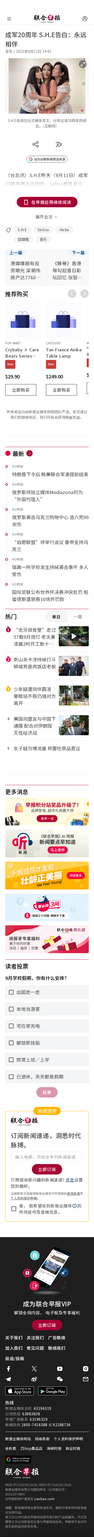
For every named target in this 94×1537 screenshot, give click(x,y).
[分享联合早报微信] (60, 1379)
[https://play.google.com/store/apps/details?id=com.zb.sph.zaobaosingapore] (52, 1390)
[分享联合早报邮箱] (86, 1379)
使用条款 (73, 1193)
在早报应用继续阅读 (51, 202)
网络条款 (42, 1438)
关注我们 (35, 1337)
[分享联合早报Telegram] (8, 1379)
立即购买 (21, 390)
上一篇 (15, 252)
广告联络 (56, 1337)
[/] (47, 19)
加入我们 (13, 1348)
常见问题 (35, 1348)
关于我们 (13, 1337)
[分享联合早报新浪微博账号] (34, 1379)
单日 (56, 616)
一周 (77, 616)
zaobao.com (44, 1498)
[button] (74, 1206)
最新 (18, 453)
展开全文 (44, 217)
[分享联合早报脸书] (8, 1369)
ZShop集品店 (31, 1448)
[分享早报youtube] (60, 1369)
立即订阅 (47, 1325)
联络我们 (56, 1348)
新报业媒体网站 (18, 1438)
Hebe (64, 229)
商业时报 (73, 1448)
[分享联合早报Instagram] (86, 1369)
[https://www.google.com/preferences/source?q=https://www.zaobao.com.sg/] (18, 1459)
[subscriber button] (85, 19)
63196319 (42, 1408)
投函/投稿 (14, 1358)
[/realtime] (29, 453)
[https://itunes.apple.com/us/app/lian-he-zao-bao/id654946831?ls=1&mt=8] (19, 1390)
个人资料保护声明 (24, 1198)
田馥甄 (23, 239)
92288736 (61, 1424)
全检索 (10, 1448)
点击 (70, 1180)
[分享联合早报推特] (34, 1369)
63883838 (31, 1413)
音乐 (43, 239)
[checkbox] (14, 1209)
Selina (43, 229)
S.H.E (22, 229)
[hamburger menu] (9, 19)
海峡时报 (54, 1448)
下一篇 (78, 252)
